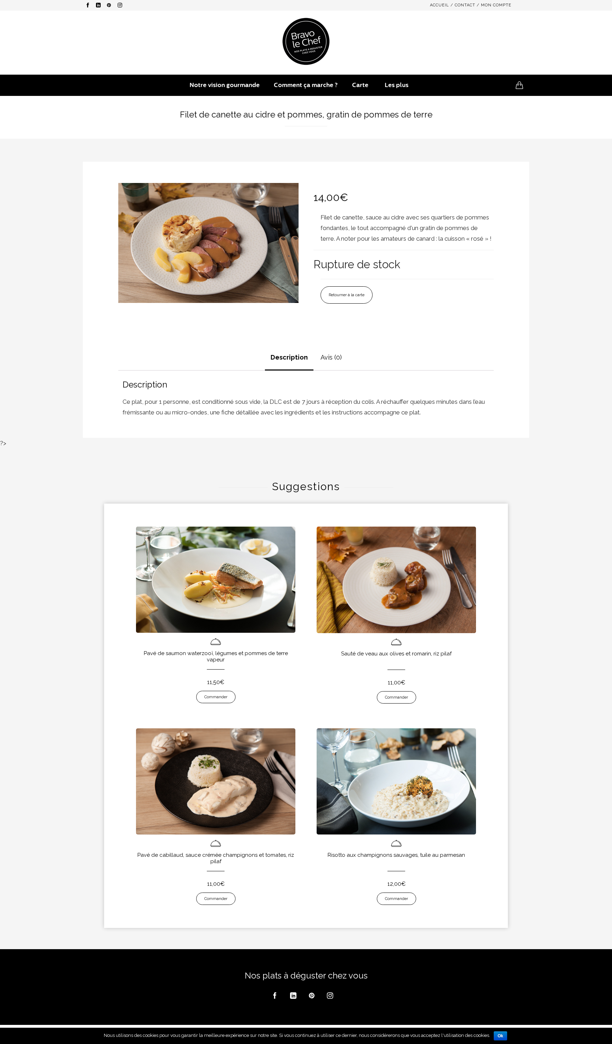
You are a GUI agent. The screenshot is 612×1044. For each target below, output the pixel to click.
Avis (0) (331, 357)
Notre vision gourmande (224, 85)
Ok (500, 1035)
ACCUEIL (439, 5)
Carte (360, 85)
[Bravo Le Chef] (306, 41)
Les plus (396, 85)
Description (289, 357)
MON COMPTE (496, 5)
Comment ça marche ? (306, 85)
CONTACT (465, 5)
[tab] (289, 358)
